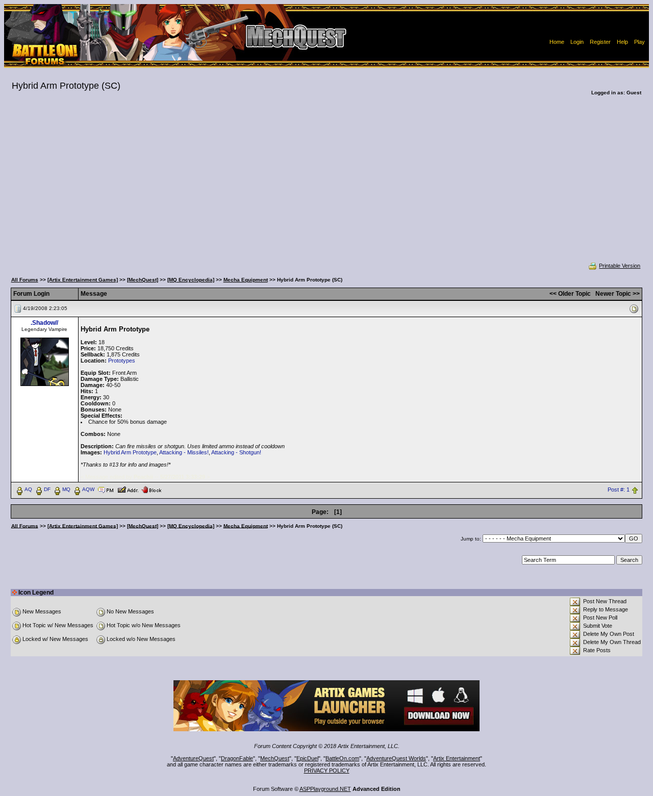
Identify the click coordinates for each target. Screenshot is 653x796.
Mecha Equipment (245, 280)
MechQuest (274, 758)
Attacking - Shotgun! (236, 452)
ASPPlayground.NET (325, 789)
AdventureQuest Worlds (396, 758)
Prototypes (121, 360)
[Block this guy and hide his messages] (151, 489)
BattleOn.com (342, 758)
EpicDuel (307, 758)
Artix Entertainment (456, 758)
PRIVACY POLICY (326, 770)
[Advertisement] (326, 185)
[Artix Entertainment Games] (82, 280)
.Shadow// (44, 322)
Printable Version (619, 266)
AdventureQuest (193, 758)
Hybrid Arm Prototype (130, 452)
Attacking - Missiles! (184, 452)
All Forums (24, 280)
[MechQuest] (142, 280)
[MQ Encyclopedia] (190, 280)
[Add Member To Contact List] (127, 489)
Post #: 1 (619, 489)
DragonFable (237, 758)
